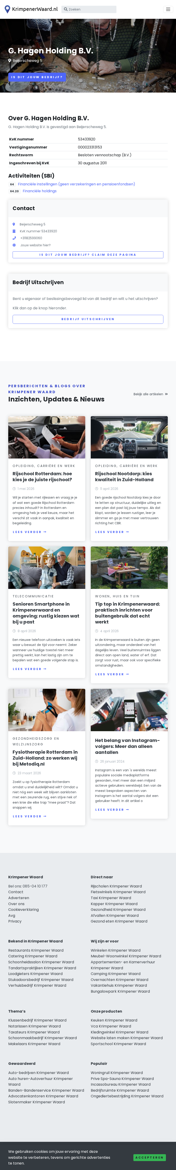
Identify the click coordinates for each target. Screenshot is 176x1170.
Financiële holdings (40, 191)
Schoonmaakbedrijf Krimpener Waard (42, 1038)
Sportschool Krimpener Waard (118, 1043)
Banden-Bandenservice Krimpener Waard (46, 1090)
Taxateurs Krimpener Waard (34, 1032)
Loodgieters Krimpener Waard (35, 973)
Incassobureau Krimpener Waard (121, 1084)
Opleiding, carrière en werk (44, 466)
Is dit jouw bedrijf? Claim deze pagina (87, 255)
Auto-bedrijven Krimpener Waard (38, 1072)
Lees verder (27, 532)
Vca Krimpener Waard (111, 1026)
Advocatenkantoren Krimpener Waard (43, 1096)
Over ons (16, 903)
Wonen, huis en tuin (117, 596)
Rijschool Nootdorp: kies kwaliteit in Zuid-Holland (124, 476)
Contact (15, 892)
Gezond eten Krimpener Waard (119, 921)
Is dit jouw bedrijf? (37, 77)
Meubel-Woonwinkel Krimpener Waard (126, 956)
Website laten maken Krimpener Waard (127, 1038)
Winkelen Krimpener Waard (115, 950)
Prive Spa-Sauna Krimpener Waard (122, 1078)
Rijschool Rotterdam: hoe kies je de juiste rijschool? (42, 476)
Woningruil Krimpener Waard (117, 1072)
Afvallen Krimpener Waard (115, 915)
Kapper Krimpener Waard (114, 903)
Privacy (15, 921)
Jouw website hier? (35, 245)
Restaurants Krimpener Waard (35, 950)
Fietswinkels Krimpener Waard (118, 892)
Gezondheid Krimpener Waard (118, 909)
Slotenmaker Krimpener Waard (36, 1102)
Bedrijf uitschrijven (88, 319)
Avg (11, 915)
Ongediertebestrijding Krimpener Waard (127, 1096)
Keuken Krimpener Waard (114, 1020)
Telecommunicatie (33, 596)
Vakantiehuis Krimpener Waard (119, 985)
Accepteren (149, 1157)
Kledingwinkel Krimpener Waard (119, 1032)
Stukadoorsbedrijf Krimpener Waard (40, 979)
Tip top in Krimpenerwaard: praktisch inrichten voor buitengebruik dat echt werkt (127, 613)
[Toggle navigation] (168, 9)
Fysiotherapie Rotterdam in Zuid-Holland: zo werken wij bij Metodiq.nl (45, 758)
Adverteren (18, 898)
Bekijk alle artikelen (148, 394)
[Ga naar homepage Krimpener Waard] (30, 9)
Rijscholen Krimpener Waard (116, 886)
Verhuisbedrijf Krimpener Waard (37, 985)
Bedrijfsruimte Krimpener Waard (120, 1090)
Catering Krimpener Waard (32, 956)
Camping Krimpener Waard (115, 973)
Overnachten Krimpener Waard (119, 979)
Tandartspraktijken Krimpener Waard (42, 968)
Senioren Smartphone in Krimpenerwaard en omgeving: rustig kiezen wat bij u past (46, 613)
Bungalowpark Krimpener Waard (120, 991)
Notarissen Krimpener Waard (34, 1026)
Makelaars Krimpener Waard (34, 1043)
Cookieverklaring (23, 909)
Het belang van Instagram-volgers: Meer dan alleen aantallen (127, 746)
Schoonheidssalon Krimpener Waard (41, 962)
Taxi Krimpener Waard (111, 898)
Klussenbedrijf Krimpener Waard (37, 1020)
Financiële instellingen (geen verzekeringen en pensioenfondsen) (76, 184)
